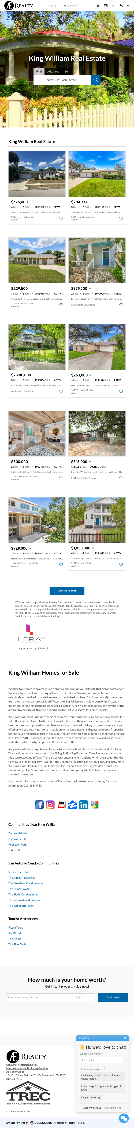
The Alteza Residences (21, 877)
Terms (72, 1122)
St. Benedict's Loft (19, 872)
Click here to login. (113, 1107)
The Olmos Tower (18, 888)
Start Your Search (67, 590)
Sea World (14, 933)
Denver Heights (17, 833)
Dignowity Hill (17, 838)
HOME (52, 5)
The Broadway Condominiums (26, 883)
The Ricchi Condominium (23, 894)
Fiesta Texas (15, 927)
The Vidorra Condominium (24, 900)
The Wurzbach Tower (21, 905)
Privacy (81, 1122)
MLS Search (70, 5)
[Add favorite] (61, 218)
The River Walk (17, 944)
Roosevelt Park (17, 844)
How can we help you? (92, 1069)
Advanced (53, 71)
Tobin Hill (14, 850)
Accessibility (60, 1122)
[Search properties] (95, 80)
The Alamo (14, 938)
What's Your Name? (91, 1054)
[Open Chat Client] (124, 1118)
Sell (67, 71)
